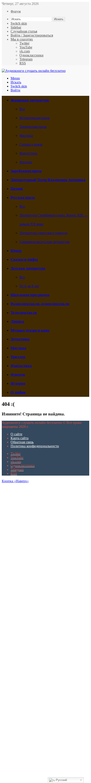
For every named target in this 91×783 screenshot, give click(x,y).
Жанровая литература (30, 100)
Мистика (26, 135)
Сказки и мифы (24, 259)
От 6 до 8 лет (29, 286)
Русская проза (23, 197)
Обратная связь (22, 442)
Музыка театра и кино (30, 330)
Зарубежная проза (26, 171)
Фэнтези (25, 162)
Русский (61, 780)
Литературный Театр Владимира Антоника (48, 180)
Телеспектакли (24, 312)
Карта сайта (19, 438)
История (18, 383)
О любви (18, 392)
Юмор (16, 251)
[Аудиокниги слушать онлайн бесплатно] (34, 71)
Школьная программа (30, 295)
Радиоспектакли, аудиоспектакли (40, 304)
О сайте (16, 434)
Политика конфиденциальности (35, 446)
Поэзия (17, 189)
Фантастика (28, 153)
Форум (16, 11)
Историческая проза (34, 118)
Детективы (20, 339)
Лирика (17, 321)
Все (22, 109)
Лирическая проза (33, 127)
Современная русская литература (44, 242)
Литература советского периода (43, 233)
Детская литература (28, 268)
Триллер (18, 357)
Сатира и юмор (30, 144)
